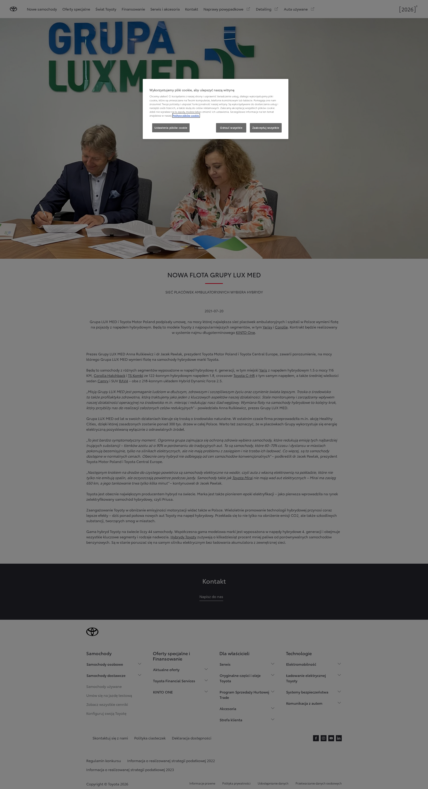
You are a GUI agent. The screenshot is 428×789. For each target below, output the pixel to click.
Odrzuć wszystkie (231, 127)
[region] (215, 109)
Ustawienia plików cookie (170, 127)
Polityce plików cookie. (186, 115)
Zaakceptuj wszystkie (265, 127)
